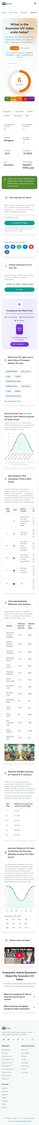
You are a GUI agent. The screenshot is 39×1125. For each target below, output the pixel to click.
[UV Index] (7, 3)
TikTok (4, 1104)
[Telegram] (25, 247)
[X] (6, 247)
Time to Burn (19, 111)
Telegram (5, 1095)
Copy (21, 289)
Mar (20, 919)
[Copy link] (6, 252)
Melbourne (24, 1066)
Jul (19, 923)
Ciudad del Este (11, 371)
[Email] (31, 247)
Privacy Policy (6, 1076)
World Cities (13, 13)
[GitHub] (32, 1040)
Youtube (4, 1088)
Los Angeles (25, 1053)
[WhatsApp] (19, 247)
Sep (7, 928)
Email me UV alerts (21, 223)
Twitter (4, 1098)
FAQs (27, 116)
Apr (26, 919)
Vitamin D (6, 116)
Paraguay (24, 13)
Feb (13, 919)
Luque (8, 376)
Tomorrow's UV (7, 1056)
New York (24, 1050)
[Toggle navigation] (35, 3)
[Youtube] (4, 1040)
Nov (20, 928)
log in (21, 231)
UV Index (28, 413)
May (7, 923)
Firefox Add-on (7, 1072)
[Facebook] (13, 247)
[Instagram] (23, 1040)
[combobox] (19, 63)
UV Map (4, 1053)
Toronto (24, 1069)
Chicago (24, 1056)
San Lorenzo (26, 371)
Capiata (17, 376)
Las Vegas (24, 1072)
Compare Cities (7, 1063)
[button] (19, 997)
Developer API (6, 1066)
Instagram (5, 1101)
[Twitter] (18, 1040)
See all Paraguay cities (12, 401)
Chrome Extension (8, 1069)
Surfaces (30, 111)
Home (4, 13)
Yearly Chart (17, 116)
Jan (7, 919)
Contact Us (5, 1079)
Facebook (5, 1091)
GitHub (4, 1107)
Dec (26, 928)
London (23, 1060)
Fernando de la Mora (13, 381)
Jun (14, 923)
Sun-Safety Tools (8, 1060)
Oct (14, 928)
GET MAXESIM (18, 344)
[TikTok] (27, 1040)
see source (21, 618)
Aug (25, 923)
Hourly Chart (7, 111)
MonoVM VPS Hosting (23, 1121)
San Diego (24, 1063)
